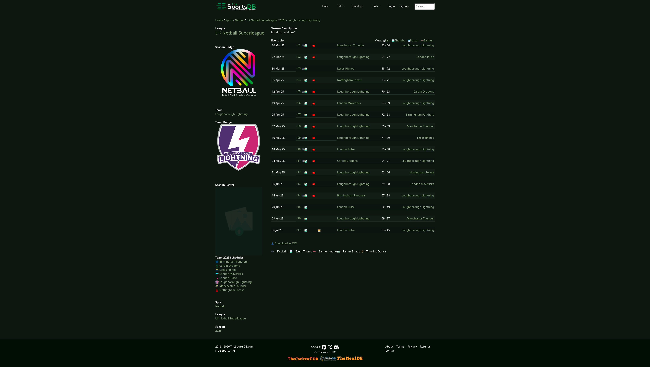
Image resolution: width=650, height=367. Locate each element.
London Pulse (228, 278)
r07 (298, 114)
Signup (404, 6)
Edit (340, 6)
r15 (298, 207)
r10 (298, 149)
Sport (229, 20)
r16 (298, 218)
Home (219, 20)
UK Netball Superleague (261, 20)
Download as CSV (285, 243)
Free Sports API (225, 350)
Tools (374, 6)
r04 (298, 80)
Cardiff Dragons (229, 266)
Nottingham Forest (231, 290)
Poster (414, 40)
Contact (390, 350)
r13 (298, 184)
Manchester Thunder (232, 286)
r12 (298, 172)
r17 (298, 230)
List (387, 40)
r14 (298, 195)
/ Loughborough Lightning (303, 20)
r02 (298, 57)
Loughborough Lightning (231, 114)
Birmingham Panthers (233, 261)
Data (325, 6)
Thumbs (400, 40)
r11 (298, 160)
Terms (400, 346)
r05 (298, 91)
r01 (298, 45)
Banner (428, 40)
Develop (357, 6)
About (389, 346)
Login (391, 6)
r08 (298, 126)
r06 (298, 103)
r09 (298, 137)
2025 (282, 20)
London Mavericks (231, 274)
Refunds (425, 346)
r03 (298, 68)
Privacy (412, 346)
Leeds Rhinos (227, 270)
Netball (239, 20)
